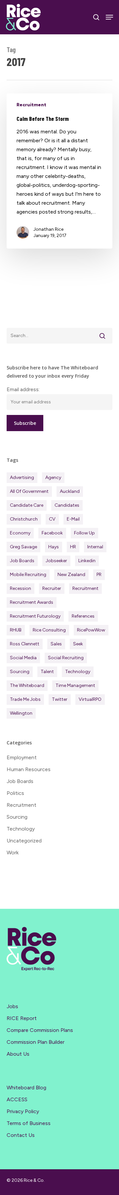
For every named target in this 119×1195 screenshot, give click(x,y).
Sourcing (19, 671)
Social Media (23, 658)
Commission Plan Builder (35, 1042)
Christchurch (24, 519)
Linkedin (87, 560)
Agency (53, 477)
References (83, 616)
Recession (20, 588)
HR (73, 547)
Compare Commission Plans (40, 1030)
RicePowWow (91, 630)
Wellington (21, 713)
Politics (15, 793)
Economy (20, 533)
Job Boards (22, 560)
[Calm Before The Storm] (59, 171)
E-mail (73, 519)
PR (99, 574)
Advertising (22, 477)
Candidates (67, 505)
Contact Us (21, 1135)
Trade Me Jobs (25, 699)
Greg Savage (23, 547)
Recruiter (51, 588)
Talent (47, 671)
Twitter (59, 699)
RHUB (15, 630)
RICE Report (22, 1018)
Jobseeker (56, 560)
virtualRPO (90, 699)
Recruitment (31, 105)
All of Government (29, 491)
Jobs (12, 1006)
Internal (95, 547)
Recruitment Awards (31, 602)
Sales (56, 644)
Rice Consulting (49, 630)
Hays (53, 547)
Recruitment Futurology (35, 616)
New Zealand (71, 574)
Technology (77, 671)
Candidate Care (26, 505)
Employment (22, 757)
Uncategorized (24, 840)
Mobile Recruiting (28, 574)
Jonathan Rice (48, 229)
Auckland (70, 491)
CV (52, 519)
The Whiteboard (27, 685)
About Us (18, 1054)
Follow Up (84, 533)
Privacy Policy (23, 1111)
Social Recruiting (66, 658)
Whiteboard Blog (26, 1087)
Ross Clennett (24, 644)
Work (13, 852)
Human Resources (29, 769)
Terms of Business (29, 1123)
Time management (75, 685)
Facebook (52, 533)
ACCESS (17, 1099)
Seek (78, 644)
